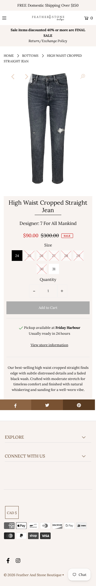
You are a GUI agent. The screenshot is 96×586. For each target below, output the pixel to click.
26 (41, 255)
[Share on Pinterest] (79, 404)
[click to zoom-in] (83, 77)
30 (41, 269)
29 (78, 255)
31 (53, 269)
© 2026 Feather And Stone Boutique (33, 575)
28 (66, 255)
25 (29, 255)
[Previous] (13, 77)
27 (53, 255)
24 (17, 255)
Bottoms (30, 56)
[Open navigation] (9, 18)
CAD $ (12, 513)
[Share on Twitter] (47, 404)
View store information (49, 345)
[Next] (26, 77)
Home (9, 56)
